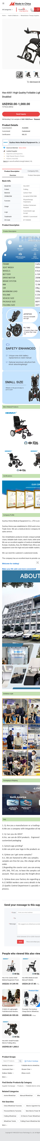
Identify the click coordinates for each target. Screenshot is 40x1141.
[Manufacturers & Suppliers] (20, 4)
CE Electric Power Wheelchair (30, 1116)
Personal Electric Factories (12, 1111)
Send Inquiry (21, 114)
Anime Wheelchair (10, 1095)
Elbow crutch (26, 1073)
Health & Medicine (13, 15)
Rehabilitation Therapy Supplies (30, 15)
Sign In (5, 161)
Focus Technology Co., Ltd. (27, 1132)
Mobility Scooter (7, 1065)
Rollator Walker (7, 1073)
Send (20, 942)
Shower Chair (26, 1069)
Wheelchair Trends (10, 1121)
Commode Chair (7, 1069)
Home (4, 15)
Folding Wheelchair (10, 1116)
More (4, 1125)
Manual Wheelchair (26, 1095)
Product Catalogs (32, 1061)
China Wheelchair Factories (13, 1106)
